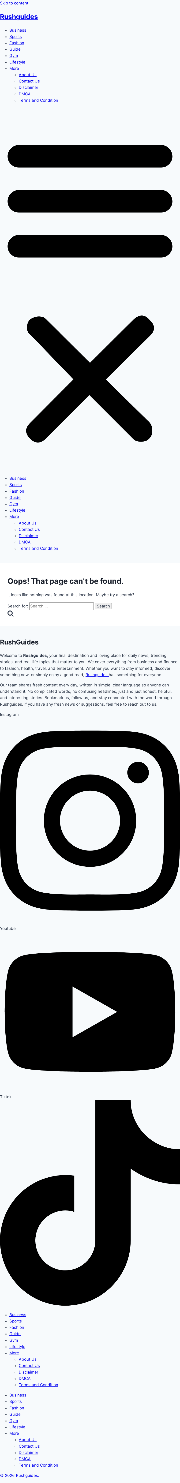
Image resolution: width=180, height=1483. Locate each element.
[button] (90, 289)
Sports (15, 36)
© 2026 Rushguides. (19, 1475)
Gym (13, 55)
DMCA (25, 94)
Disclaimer (28, 87)
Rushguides (19, 17)
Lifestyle (17, 62)
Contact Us (29, 81)
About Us (28, 74)
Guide (15, 49)
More (14, 68)
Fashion (16, 43)
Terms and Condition (38, 100)
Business (17, 30)
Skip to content (14, 3)
